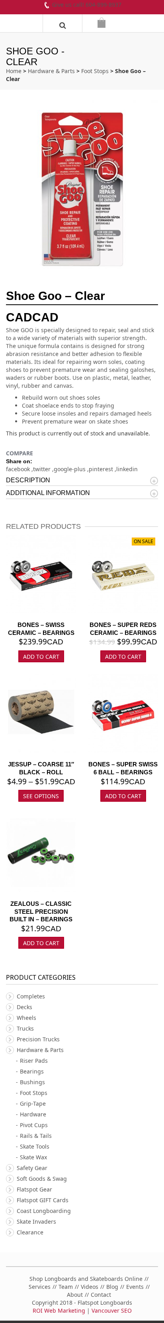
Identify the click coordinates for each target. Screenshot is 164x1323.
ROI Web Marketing (59, 1310)
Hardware (33, 1114)
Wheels (26, 1017)
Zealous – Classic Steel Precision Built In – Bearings (41, 911)
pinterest (102, 469)
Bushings (32, 1082)
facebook (18, 469)
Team (66, 1286)
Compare (19, 453)
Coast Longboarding (44, 1211)
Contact (101, 1294)
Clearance (30, 1232)
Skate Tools (34, 1146)
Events (135, 1286)
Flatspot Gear (34, 1189)
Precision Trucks (38, 1039)
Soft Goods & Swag (42, 1178)
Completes (31, 996)
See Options (41, 796)
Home (13, 71)
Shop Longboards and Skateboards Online (86, 1278)
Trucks (25, 1028)
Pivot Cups (34, 1125)
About (75, 1294)
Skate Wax (33, 1157)
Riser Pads (34, 1060)
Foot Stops (95, 71)
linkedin (127, 469)
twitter (42, 469)
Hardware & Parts (51, 71)
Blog (112, 1286)
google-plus (70, 469)
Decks (24, 1007)
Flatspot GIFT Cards (42, 1200)
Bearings (32, 1071)
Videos (89, 1286)
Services (40, 1286)
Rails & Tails (36, 1135)
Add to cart (123, 656)
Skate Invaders (36, 1221)
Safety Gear (32, 1168)
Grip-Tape (33, 1103)
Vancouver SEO (112, 1310)
